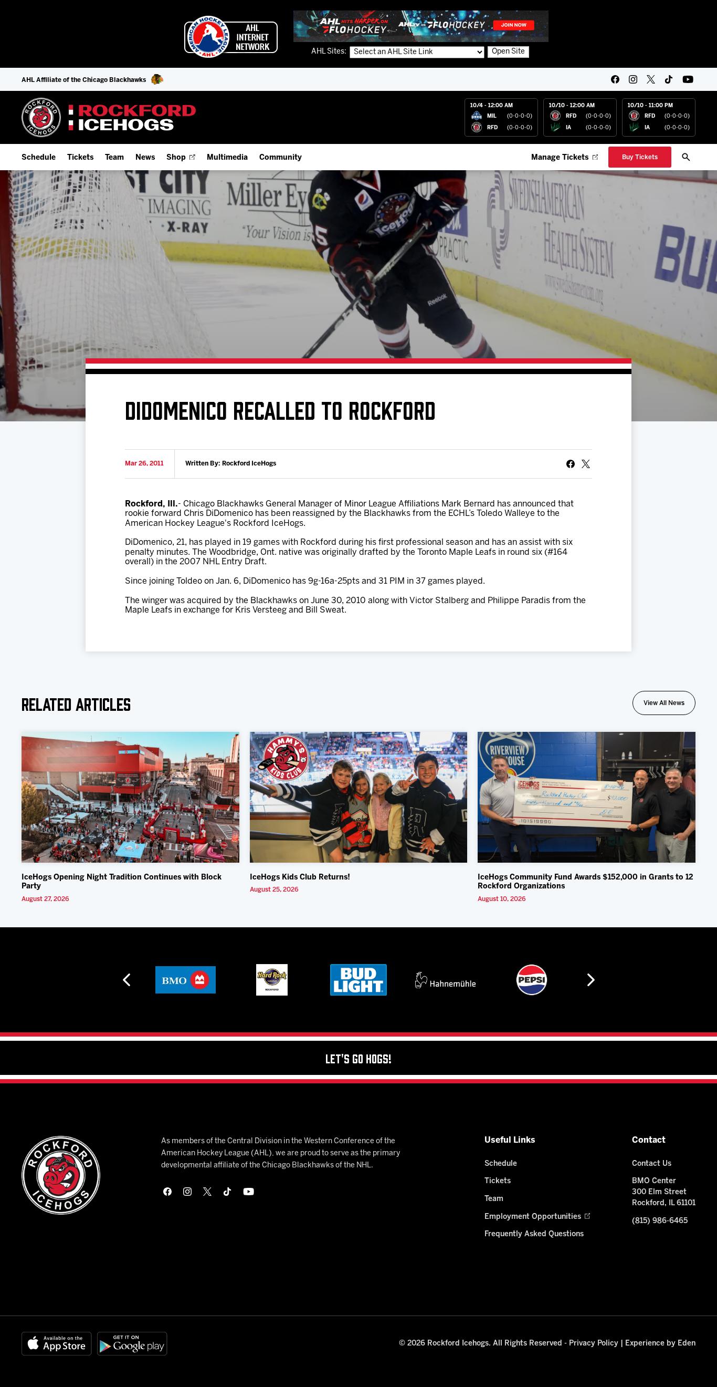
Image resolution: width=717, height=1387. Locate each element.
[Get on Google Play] (132, 1343)
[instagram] (633, 79)
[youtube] (687, 79)
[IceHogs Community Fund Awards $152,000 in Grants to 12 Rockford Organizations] (586, 797)
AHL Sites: (329, 51)
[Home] (109, 117)
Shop (176, 157)
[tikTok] (668, 79)
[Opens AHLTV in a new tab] (421, 26)
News (145, 157)
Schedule (39, 157)
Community (280, 157)
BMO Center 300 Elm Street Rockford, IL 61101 (663, 1192)
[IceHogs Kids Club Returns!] (359, 797)
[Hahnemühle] (445, 980)
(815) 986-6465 (660, 1221)
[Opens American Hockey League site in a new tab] (230, 36)
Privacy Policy (593, 1343)
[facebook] (615, 79)
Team (114, 157)
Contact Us (651, 1164)
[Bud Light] (358, 980)
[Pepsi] (531, 980)
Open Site (508, 51)
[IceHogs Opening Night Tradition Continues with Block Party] (130, 797)
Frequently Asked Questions (534, 1234)
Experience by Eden (660, 1343)
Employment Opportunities (532, 1217)
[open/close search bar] (686, 157)
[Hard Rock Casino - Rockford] (272, 980)
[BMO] (185, 980)
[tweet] (585, 464)
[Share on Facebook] (570, 464)
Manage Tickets (559, 157)
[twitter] (651, 79)
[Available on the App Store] (57, 1343)
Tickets (80, 157)
